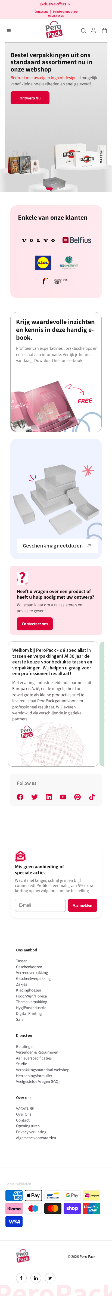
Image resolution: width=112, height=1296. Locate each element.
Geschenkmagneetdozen (53, 545)
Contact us (41, 12)
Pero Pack (87, 1256)
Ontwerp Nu (30, 98)
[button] (103, 30)
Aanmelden (82, 905)
